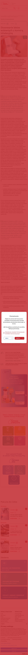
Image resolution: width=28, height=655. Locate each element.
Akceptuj (18, 338)
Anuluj (6, 338)
